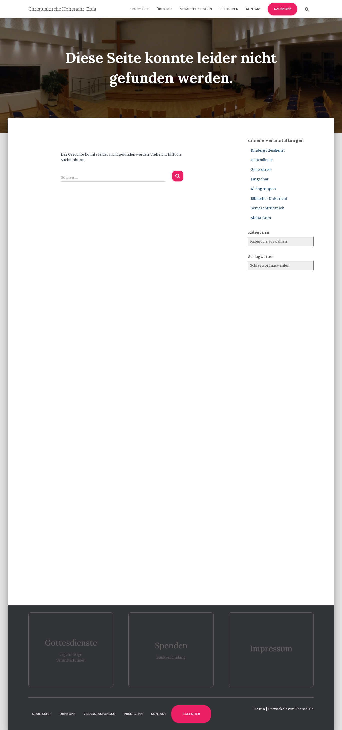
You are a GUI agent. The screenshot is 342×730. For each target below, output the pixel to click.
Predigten (228, 9)
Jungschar (260, 179)
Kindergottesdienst (268, 150)
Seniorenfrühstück (267, 208)
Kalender (282, 9)
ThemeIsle (304, 709)
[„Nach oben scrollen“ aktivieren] (332, 720)
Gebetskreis (261, 169)
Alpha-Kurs (261, 218)
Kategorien (258, 232)
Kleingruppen (263, 189)
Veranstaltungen (196, 9)
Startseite (139, 9)
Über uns (165, 9)
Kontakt (253, 9)
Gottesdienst (262, 160)
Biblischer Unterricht (269, 198)
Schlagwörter (260, 256)
